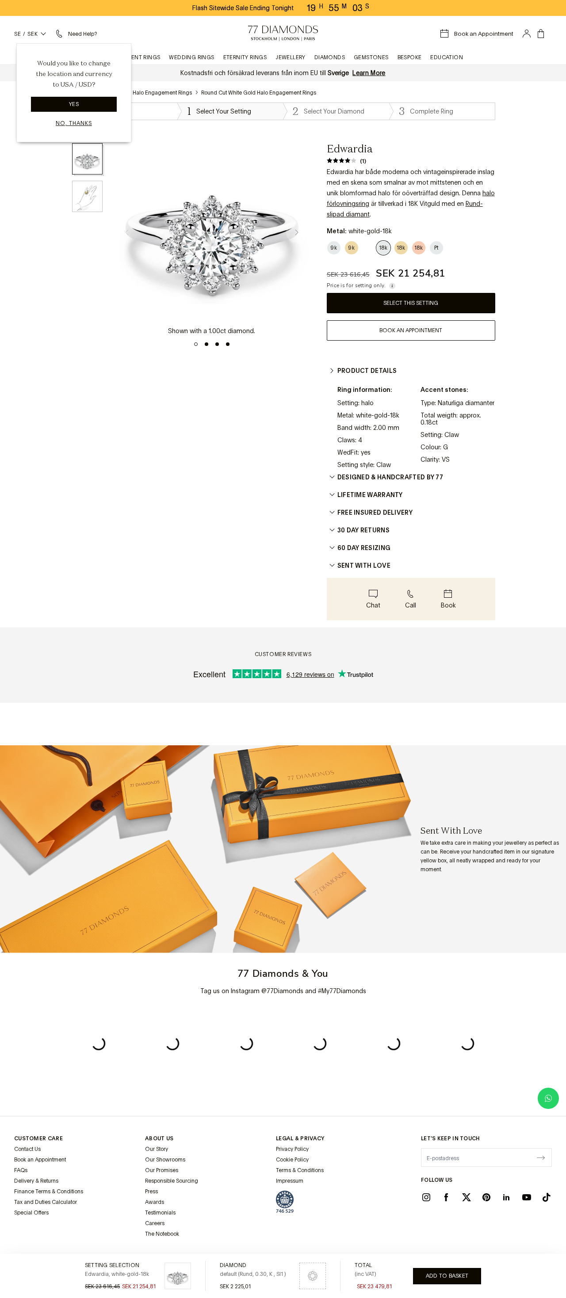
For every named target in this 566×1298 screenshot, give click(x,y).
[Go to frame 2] (206, 344)
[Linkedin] (506, 1197)
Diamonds (329, 57)
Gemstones (371, 57)
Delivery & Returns (36, 1181)
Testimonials (160, 1212)
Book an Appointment (40, 1159)
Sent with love (363, 565)
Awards (154, 1202)
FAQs (20, 1170)
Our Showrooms (165, 1159)
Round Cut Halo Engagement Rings (149, 92)
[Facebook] (446, 1197)
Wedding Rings (191, 57)
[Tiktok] (546, 1197)
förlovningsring (348, 204)
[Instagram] (426, 1197)
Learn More (369, 73)
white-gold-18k (377, 415)
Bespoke (410, 57)
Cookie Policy (292, 1159)
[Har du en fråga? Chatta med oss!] (548, 1098)
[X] (466, 1197)
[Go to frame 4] (227, 344)
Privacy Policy (292, 1149)
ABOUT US (159, 1138)
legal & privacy (300, 1138)
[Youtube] (526, 1197)
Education (446, 57)
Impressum (289, 1181)
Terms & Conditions (300, 1170)
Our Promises (161, 1170)
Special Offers (31, 1212)
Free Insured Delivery (375, 512)
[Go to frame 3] (217, 344)
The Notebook (162, 1234)
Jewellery (290, 57)
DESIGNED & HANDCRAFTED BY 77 (390, 477)
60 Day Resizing (364, 548)
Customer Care (38, 1138)
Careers (154, 1223)
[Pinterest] (486, 1197)
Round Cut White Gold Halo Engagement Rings (258, 92)
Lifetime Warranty (370, 495)
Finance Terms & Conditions (48, 1191)
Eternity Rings (245, 57)
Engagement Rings (131, 57)
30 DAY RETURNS (363, 530)
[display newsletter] (540, 1157)
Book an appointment (410, 330)
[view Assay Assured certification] (285, 1202)
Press (151, 1191)
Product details (367, 371)
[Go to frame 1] (196, 344)
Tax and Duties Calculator (45, 1202)
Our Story (156, 1149)
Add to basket (447, 1276)
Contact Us (27, 1149)
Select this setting (410, 303)
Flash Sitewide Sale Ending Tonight (243, 8)
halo (488, 193)
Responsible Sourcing (171, 1181)
